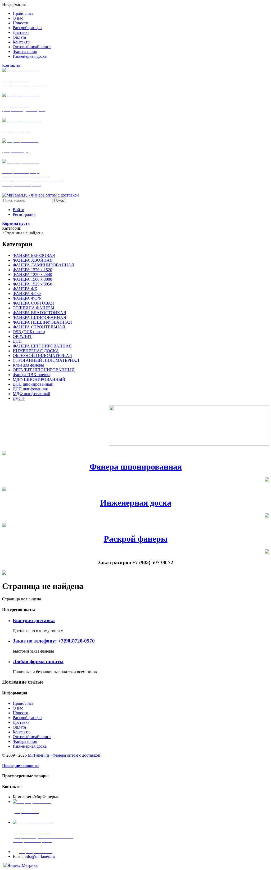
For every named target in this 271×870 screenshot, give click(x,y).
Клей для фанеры (28, 365)
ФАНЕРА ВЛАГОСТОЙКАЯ (39, 312)
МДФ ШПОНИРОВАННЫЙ (39, 379)
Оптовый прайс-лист (32, 736)
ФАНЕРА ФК (25, 289)
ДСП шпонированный (33, 384)
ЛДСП (19, 398)
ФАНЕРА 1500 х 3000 (32, 279)
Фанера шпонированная (135, 466)
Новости (20, 713)
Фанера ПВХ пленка (31, 374)
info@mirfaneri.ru (40, 856)
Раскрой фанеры (136, 538)
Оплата (19, 727)
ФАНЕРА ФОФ (27, 298)
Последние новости (20, 765)
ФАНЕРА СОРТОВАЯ (33, 303)
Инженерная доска (135, 502)
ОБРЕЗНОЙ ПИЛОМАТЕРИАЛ (42, 355)
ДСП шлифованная (30, 389)
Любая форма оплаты (38, 661)
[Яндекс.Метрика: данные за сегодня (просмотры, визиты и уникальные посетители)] (20, 865)
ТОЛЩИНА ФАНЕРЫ (33, 308)
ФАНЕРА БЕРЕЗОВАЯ (34, 255)
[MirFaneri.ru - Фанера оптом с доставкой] (40, 195)
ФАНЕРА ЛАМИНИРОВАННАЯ (43, 265)
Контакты (11, 65)
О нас (18, 708)
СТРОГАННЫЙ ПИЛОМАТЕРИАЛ (46, 360)
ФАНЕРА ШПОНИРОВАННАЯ (42, 346)
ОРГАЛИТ (22, 336)
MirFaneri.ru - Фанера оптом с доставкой (64, 755)
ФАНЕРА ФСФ (27, 293)
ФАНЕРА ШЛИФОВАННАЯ (39, 317)
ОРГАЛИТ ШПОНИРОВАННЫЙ (44, 370)
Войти (18, 209)
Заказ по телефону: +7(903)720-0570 (54, 641)
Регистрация (24, 214)
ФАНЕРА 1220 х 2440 (32, 274)
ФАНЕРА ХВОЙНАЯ (33, 260)
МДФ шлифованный (31, 393)
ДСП (17, 341)
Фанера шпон (25, 741)
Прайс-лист (23, 703)
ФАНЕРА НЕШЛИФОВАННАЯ (42, 322)
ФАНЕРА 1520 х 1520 (32, 269)
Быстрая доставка (34, 620)
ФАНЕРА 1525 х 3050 (32, 284)
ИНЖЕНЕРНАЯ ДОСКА (36, 351)
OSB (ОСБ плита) (29, 331)
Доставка (21, 722)
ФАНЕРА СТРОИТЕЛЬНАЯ (39, 327)
